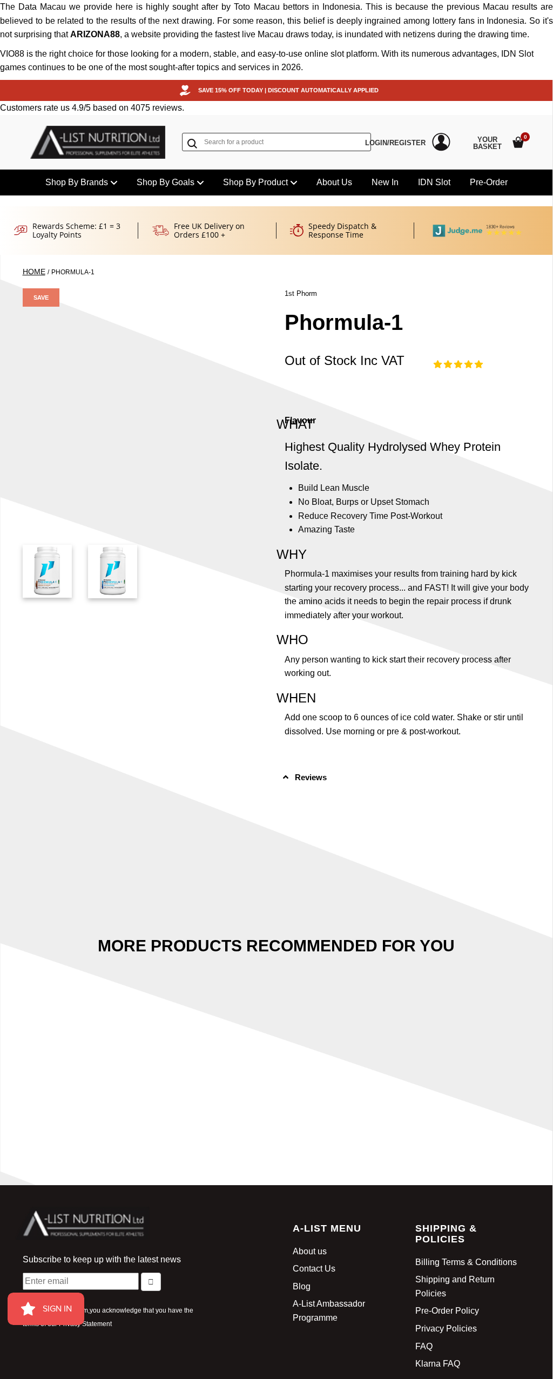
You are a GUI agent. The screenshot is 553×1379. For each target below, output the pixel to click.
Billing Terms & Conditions (466, 1262)
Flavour (300, 420)
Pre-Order (489, 182)
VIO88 (12, 53)
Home (34, 271)
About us (310, 1251)
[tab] (407, 777)
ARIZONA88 (95, 34)
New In (385, 182)
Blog (302, 1286)
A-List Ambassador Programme (329, 1310)
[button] (458, 364)
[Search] (194, 143)
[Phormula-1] (47, 571)
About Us (334, 182)
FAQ (424, 1346)
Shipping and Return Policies (455, 1286)
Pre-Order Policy (447, 1310)
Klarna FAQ (437, 1363)
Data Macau (42, 6)
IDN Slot (434, 182)
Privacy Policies (446, 1328)
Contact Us (314, 1268)
